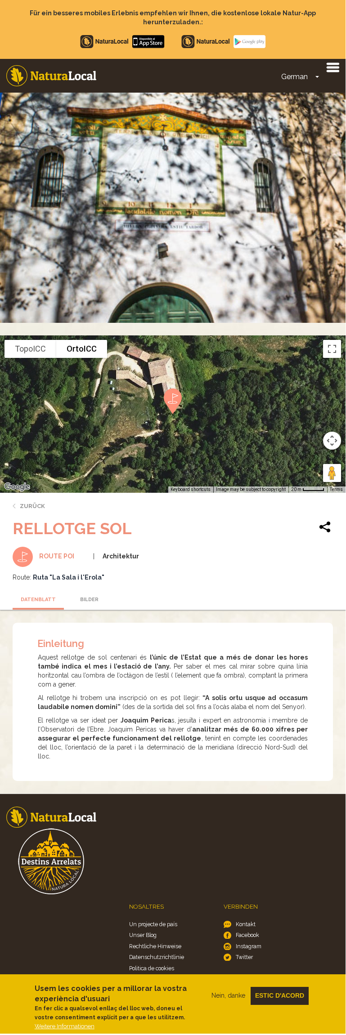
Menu (332, 67)
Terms (336, 489)
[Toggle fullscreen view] (332, 349)
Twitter (244, 957)
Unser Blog (143, 935)
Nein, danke (228, 995)
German (294, 76)
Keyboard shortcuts (191, 489)
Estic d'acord (279, 995)
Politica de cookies (151, 968)
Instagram (248, 946)
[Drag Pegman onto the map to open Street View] (332, 473)
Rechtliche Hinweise (155, 946)
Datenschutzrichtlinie (156, 957)
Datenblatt (38, 599)
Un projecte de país (153, 924)
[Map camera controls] (332, 441)
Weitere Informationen (64, 1026)
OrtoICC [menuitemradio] (82, 348)
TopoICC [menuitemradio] (30, 348)
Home (51, 75)
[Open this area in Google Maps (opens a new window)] (17, 487)
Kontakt (246, 924)
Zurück (32, 506)
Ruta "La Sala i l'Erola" (68, 577)
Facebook (247, 935)
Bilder (89, 599)
